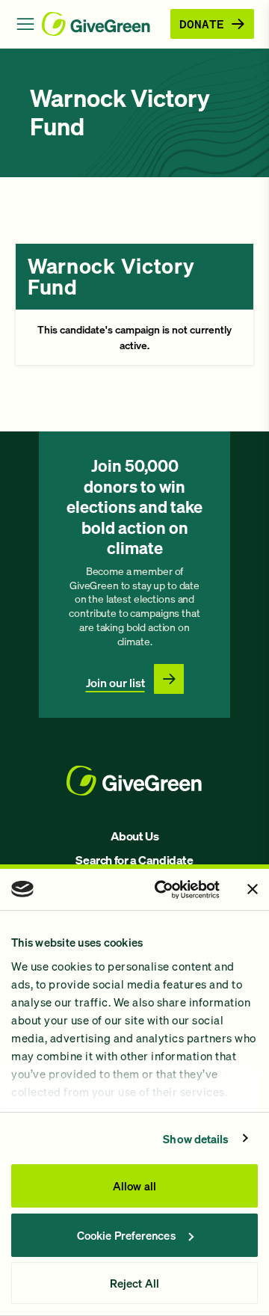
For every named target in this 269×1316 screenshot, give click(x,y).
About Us (135, 836)
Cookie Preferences (126, 1235)
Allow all (134, 1185)
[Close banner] (252, 889)
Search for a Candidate (134, 860)
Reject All (134, 1283)
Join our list (115, 682)
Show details (196, 1138)
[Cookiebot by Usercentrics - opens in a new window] (162, 890)
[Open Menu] (25, 23)
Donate (201, 23)
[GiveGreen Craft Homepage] (103, 24)
